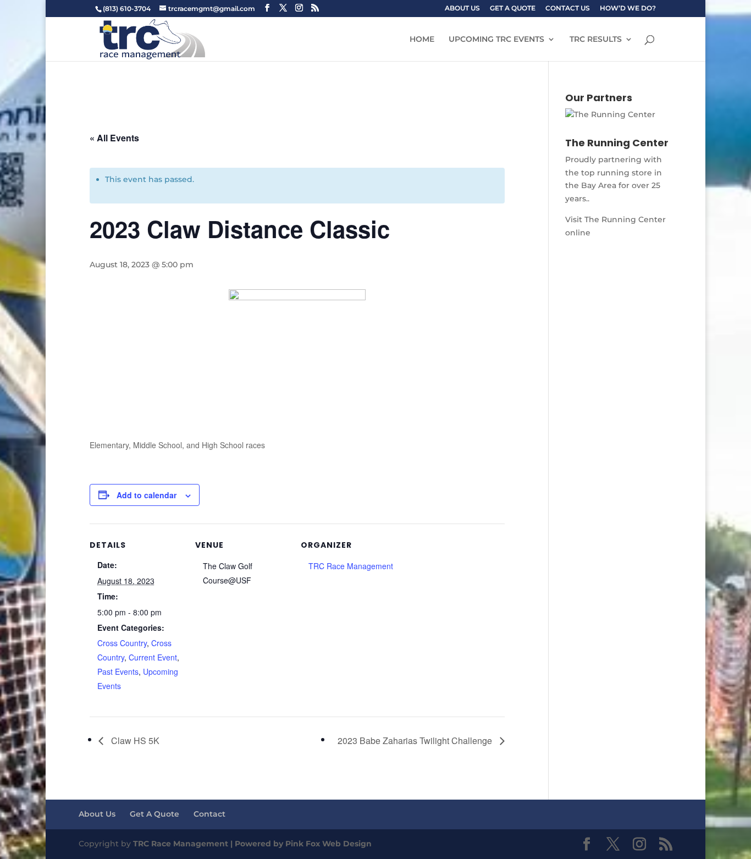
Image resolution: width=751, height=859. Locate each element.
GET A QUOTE (512, 8)
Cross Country (122, 642)
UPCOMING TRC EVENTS (496, 39)
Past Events (118, 671)
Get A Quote (154, 814)
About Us (97, 814)
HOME (422, 39)
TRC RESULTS (596, 39)
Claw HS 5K (134, 740)
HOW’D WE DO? (628, 8)
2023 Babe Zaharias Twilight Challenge (416, 740)
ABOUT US (462, 8)
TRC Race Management (350, 565)
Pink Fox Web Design (328, 844)
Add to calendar (146, 494)
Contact (209, 814)
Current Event (153, 657)
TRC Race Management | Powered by (209, 844)
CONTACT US (567, 8)
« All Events (114, 137)
